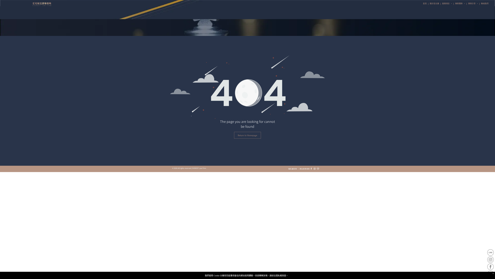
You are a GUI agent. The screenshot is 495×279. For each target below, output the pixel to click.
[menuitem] (484, 3)
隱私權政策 (292, 169)
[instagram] (314, 169)
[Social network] (318, 169)
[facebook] (311, 169)
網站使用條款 (305, 169)
